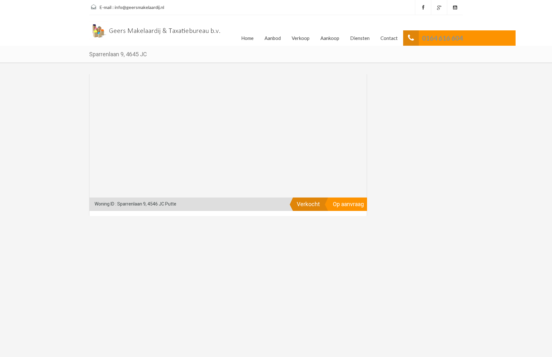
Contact (389, 38)
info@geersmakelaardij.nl (139, 7)
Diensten (360, 38)
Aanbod (272, 38)
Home (247, 38)
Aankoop (329, 38)
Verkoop (301, 38)
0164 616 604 (442, 38)
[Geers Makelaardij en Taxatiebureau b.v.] (155, 33)
